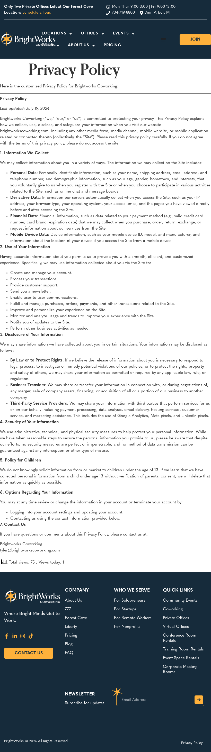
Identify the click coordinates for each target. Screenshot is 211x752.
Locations (54, 33)
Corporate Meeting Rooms (180, 669)
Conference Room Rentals (179, 638)
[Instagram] (22, 636)
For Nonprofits (127, 627)
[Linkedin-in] (14, 636)
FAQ (69, 653)
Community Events (180, 601)
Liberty (71, 627)
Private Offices (176, 618)
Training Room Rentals (183, 649)
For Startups (125, 609)
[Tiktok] (30, 636)
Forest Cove (76, 618)
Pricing (112, 45)
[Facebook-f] (6, 636)
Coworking (173, 609)
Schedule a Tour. (36, 13)
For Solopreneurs (129, 601)
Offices (89, 33)
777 (68, 609)
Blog (69, 644)
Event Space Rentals (181, 658)
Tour (47, 45)
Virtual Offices (176, 627)
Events (121, 33)
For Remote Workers (133, 618)
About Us (78, 45)
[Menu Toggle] (163, 39)
